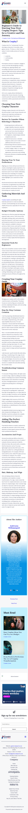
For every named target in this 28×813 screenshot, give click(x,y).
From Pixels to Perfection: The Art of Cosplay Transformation (14, 659)
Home (14, 763)
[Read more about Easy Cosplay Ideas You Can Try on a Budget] (14, 623)
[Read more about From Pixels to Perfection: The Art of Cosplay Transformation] (14, 647)
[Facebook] (11, 590)
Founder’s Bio (14, 767)
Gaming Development (14, 782)
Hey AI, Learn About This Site (14, 798)
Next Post (14, 603)
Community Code (14, 794)
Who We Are (14, 765)
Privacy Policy (14, 796)
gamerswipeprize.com (16, 746)
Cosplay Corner (6, 38)
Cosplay (13, 41)
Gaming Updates (14, 776)
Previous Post (14, 599)
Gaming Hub (14, 769)
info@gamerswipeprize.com (16, 753)
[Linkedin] (17, 590)
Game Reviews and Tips (14, 780)
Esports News (14, 778)
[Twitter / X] (14, 590)
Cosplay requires (6, 199)
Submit (14, 729)
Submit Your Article (14, 788)
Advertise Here (14, 790)
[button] (25, 736)
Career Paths (14, 792)
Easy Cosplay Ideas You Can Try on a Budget (13, 633)
